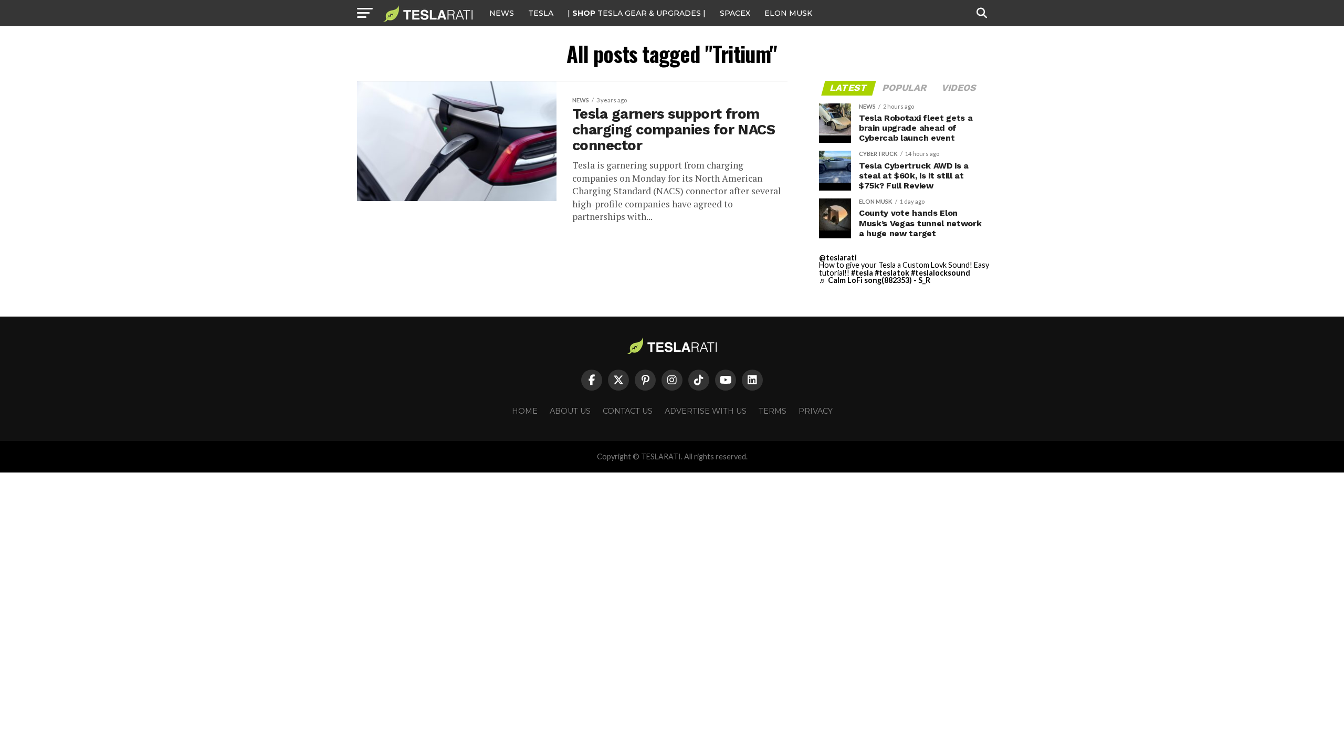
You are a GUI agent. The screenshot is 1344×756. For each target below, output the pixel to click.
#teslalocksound (940, 272)
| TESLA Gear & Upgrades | (637, 13)
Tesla (540, 13)
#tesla (862, 272)
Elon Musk (788, 13)
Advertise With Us (706, 411)
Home (525, 411)
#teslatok (892, 272)
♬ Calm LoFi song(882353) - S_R (874, 280)
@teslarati (838, 257)
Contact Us (628, 411)
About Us (570, 411)
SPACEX (735, 13)
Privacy (816, 411)
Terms (772, 411)
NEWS (501, 13)
